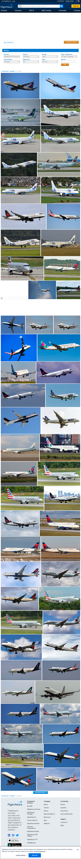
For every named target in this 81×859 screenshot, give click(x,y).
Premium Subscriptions (31, 827)
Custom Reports (32, 820)
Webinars (47, 823)
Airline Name (8, 59)
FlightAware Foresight (31, 813)
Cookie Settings (21, 855)
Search (63, 59)
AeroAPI (29, 806)
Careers (46, 807)
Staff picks (26, 59)
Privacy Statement (39, 851)
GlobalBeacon (31, 843)
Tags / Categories (66, 54)
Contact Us (64, 822)
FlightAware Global (33, 831)
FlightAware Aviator (33, 823)
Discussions (64, 811)
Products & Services (31, 802)
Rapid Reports (31, 817)
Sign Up (75, 6)
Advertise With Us (49, 814)
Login (13, 1)
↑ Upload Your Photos (71, 42)
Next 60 (12, 71)
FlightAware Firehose (33, 809)
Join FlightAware (6, 1)
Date (43, 59)
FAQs (62, 825)
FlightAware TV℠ (32, 839)
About (46, 804)
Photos (63, 804)
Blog (45, 820)
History (46, 811)
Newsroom (47, 817)
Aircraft (6, 54)
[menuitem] (4, 11)
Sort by (44, 54)
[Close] (78, 849)
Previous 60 (5, 71)
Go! (65, 64)
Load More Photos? (40, 792)
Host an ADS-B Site (67, 814)
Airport (25, 54)
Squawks (63, 807)
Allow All (34, 855)
